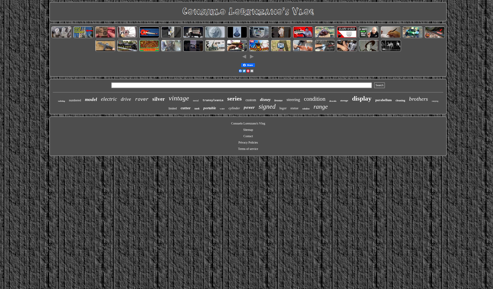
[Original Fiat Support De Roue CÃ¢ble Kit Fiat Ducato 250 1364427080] (171, 37)
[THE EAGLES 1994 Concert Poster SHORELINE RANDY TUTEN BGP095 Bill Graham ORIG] (390, 51)
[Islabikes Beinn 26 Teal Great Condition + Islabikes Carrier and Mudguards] (127, 37)
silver (158, 99)
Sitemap (248, 129)
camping (435, 101)
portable (209, 108)
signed (267, 106)
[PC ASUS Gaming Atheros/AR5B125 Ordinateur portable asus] (303, 37)
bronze (278, 100)
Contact (248, 136)
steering (293, 99)
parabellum (383, 100)
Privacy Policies (248, 142)
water (222, 108)
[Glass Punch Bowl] (149, 51)
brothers (418, 99)
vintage (179, 98)
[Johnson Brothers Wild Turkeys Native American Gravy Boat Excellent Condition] (324, 37)
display (361, 98)
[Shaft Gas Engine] (171, 51)
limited (173, 108)
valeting (61, 101)
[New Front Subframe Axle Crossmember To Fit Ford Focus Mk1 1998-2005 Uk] (324, 51)
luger (283, 108)
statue (294, 108)
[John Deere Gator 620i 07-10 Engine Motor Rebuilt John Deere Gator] (412, 37)
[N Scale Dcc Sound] (127, 51)
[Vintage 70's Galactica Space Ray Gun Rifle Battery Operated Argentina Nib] (237, 51)
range (321, 106)
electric (109, 99)
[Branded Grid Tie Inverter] (346, 37)
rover (141, 99)
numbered (75, 100)
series (234, 98)
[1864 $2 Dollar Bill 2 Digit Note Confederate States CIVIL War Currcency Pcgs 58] (105, 37)
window (306, 108)
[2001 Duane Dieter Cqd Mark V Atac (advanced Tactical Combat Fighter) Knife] (368, 37)
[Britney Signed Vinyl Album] (281, 37)
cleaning (400, 100)
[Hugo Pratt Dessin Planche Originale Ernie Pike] (368, 51)
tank (197, 108)
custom (251, 100)
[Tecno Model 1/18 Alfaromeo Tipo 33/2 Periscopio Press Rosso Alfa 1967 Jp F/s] (193, 37)
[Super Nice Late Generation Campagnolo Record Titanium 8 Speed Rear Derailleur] (259, 51)
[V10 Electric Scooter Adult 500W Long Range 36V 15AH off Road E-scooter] (215, 51)
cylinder (234, 108)
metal (196, 100)
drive (126, 99)
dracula (332, 101)
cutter (186, 108)
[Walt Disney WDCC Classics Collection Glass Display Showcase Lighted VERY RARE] (237, 37)
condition (314, 99)
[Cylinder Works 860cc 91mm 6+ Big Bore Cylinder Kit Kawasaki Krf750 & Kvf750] (346, 51)
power (249, 107)
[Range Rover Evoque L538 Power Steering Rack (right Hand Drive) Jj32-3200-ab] (193, 51)
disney (265, 99)
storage (344, 100)
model (91, 99)
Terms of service (248, 148)
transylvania (213, 100)
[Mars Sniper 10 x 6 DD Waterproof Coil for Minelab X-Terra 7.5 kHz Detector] (281, 51)
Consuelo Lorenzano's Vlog (248, 123)
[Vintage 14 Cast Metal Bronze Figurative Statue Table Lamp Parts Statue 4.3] (303, 51)
